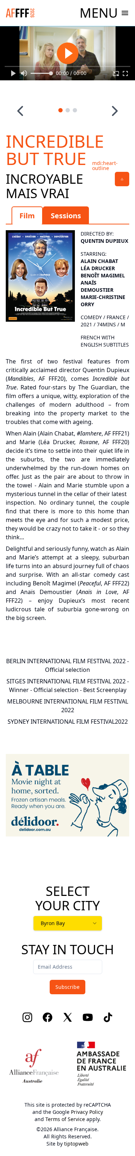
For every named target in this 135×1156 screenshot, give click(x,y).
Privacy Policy (87, 1111)
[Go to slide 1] (60, 110)
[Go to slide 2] (68, 110)
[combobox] (67, 923)
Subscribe (67, 986)
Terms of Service (65, 1119)
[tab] (27, 215)
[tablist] (67, 215)
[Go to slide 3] (75, 110)
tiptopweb (76, 1143)
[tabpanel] (67, 424)
